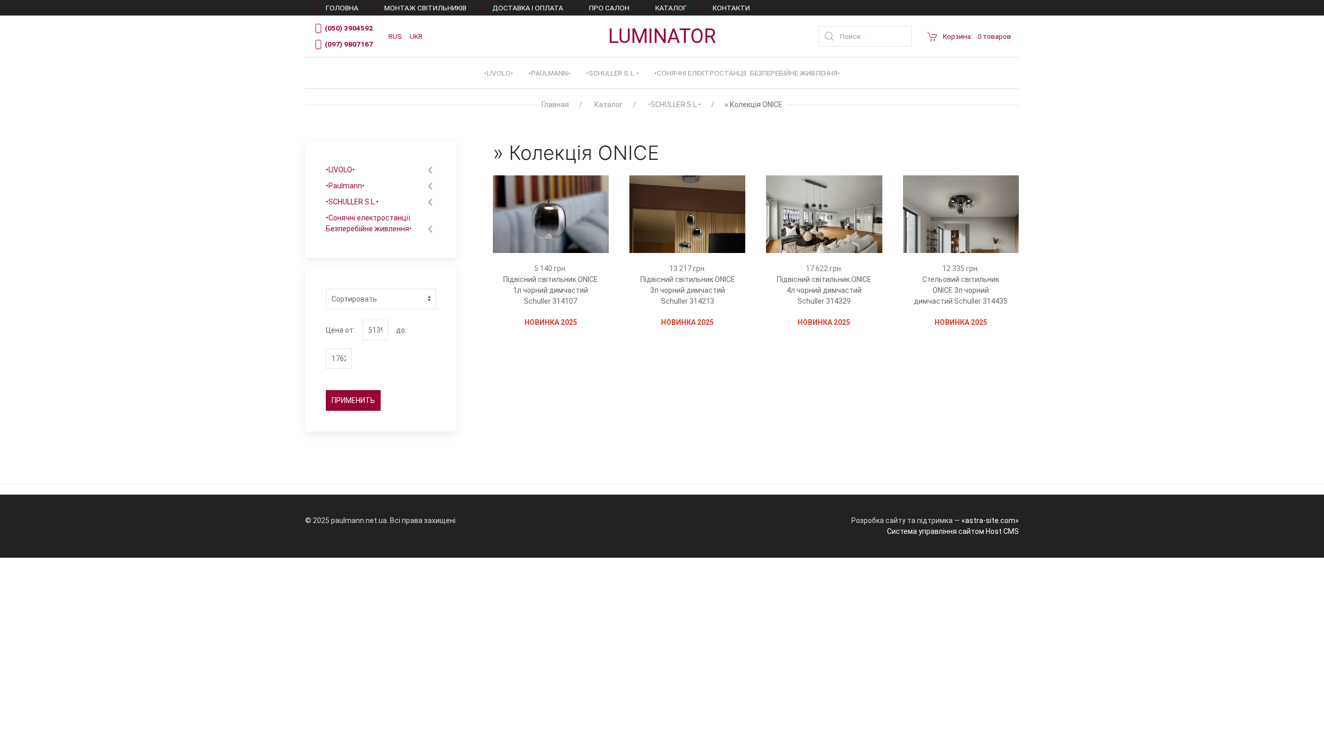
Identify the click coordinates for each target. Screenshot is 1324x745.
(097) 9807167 (348, 44)
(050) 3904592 (348, 28)
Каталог (671, 8)
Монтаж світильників (425, 8)
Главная (555, 104)
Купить (539, 267)
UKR (416, 36)
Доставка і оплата (527, 8)
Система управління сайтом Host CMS (953, 531)
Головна (342, 8)
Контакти (731, 8)
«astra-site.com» (990, 520)
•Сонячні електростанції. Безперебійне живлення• (747, 73)
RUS (395, 36)
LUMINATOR (662, 36)
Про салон (609, 8)
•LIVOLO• (498, 73)
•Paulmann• (549, 73)
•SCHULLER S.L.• (612, 73)
